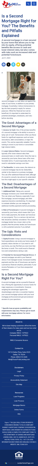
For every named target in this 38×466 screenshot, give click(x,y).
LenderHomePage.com (25, 463)
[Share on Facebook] (4, 64)
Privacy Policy (19, 376)
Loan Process (19, 401)
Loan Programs (19, 397)
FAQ (19, 414)
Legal (19, 371)
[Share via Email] (18, 64)
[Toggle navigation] (34, 4)
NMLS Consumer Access (19, 340)
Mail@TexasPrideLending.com (19, 359)
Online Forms (19, 410)
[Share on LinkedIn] (13, 64)
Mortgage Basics (19, 405)
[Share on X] (8, 64)
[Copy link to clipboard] (23, 64)
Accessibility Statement (19, 380)
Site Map (19, 384)
